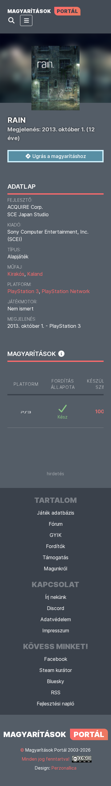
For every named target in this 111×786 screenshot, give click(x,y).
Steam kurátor (55, 670)
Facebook (55, 659)
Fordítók (55, 546)
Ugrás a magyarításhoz (58, 156)
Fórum (56, 524)
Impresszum (55, 630)
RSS (55, 692)
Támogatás (55, 557)
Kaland (35, 274)
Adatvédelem (55, 619)
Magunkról (55, 568)
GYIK (56, 535)
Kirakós (15, 274)
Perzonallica (63, 768)
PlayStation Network (66, 291)
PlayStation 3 (23, 291)
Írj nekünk (55, 597)
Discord (55, 608)
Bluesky (55, 681)
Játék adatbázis (55, 513)
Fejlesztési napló (55, 703)
